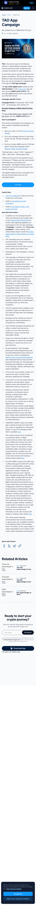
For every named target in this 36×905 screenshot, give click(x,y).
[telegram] (14, 546)
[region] (18, 893)
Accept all (18, 894)
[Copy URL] (20, 546)
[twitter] (9, 546)
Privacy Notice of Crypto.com (12, 639)
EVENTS (9, 15)
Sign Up (26, 8)
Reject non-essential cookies (18, 899)
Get (31, 3)
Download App (19, 648)
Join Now (18, 185)
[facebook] (4, 546)
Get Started (27, 632)
